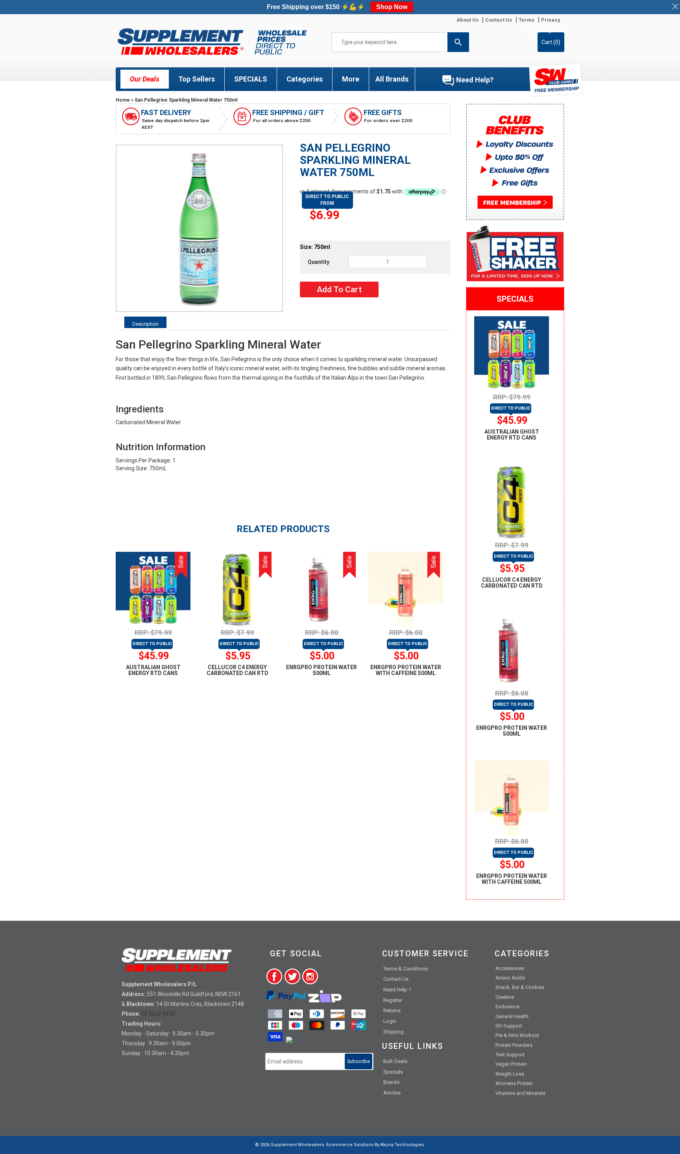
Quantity (318, 262)
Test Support (510, 1055)
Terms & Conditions (405, 969)
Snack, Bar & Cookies (519, 987)
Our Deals (144, 79)
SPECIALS (250, 79)
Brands (391, 1082)
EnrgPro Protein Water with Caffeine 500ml (405, 670)
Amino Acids (510, 978)
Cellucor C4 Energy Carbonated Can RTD (237, 670)
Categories (304, 79)
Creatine (504, 997)
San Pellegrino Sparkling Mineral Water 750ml (186, 100)
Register (551, 30)
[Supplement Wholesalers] (212, 41)
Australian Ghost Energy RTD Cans (153, 670)
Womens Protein (514, 1083)
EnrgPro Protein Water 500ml (321, 670)
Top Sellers (196, 79)
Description (145, 324)
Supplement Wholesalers (297, 1144)
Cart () (550, 42)
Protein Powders (513, 1045)
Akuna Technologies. (403, 1144)
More (350, 79)
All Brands (391, 79)
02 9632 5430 (158, 1014)
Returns (392, 1010)
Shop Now (391, 7)
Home (123, 100)
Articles (392, 1093)
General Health (511, 1016)
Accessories (509, 968)
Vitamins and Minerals (520, 1093)
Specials (393, 1072)
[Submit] (458, 42)
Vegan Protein (511, 1064)
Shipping (393, 1032)
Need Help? (474, 80)
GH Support (508, 1026)
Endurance (507, 1006)
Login (531, 30)
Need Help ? (397, 990)
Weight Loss (509, 1074)
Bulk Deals (395, 1061)
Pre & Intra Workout (517, 1035)
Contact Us (395, 979)
